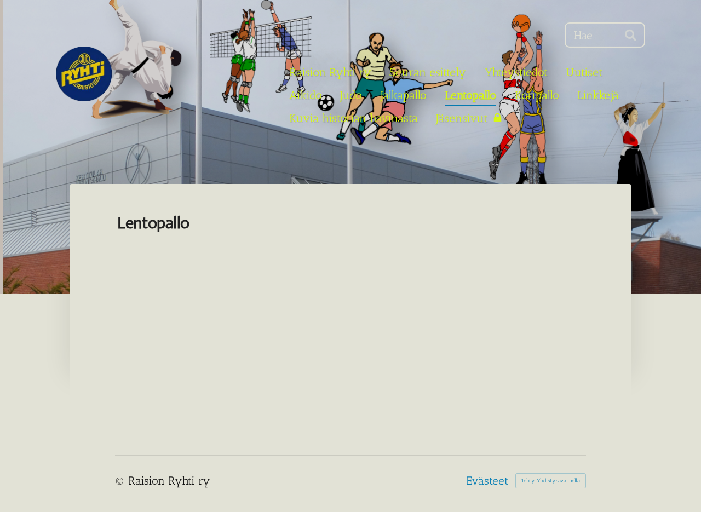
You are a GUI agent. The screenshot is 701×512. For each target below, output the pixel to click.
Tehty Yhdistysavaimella (550, 481)
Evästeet (487, 480)
